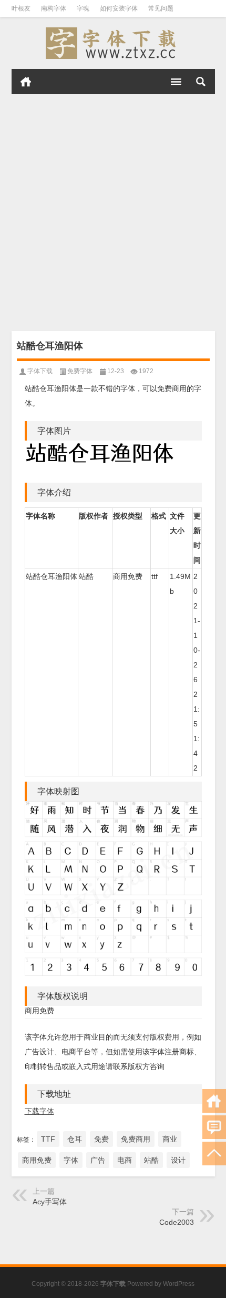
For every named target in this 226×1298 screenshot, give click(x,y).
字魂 (83, 8)
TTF (48, 1139)
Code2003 (176, 1222)
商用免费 (37, 1160)
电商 (124, 1160)
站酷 (151, 1160)
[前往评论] (214, 1127)
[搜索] (201, 81)
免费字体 (80, 371)
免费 (101, 1139)
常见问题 (160, 8)
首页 (26, 81)
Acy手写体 (50, 1201)
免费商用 (135, 1139)
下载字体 (39, 1111)
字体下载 (40, 371)
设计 (178, 1160)
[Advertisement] (113, 212)
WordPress (178, 1283)
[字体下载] (113, 43)
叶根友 (21, 8)
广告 (97, 1160)
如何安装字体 (119, 8)
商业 (169, 1139)
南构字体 (53, 8)
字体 (71, 1160)
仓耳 (74, 1139)
